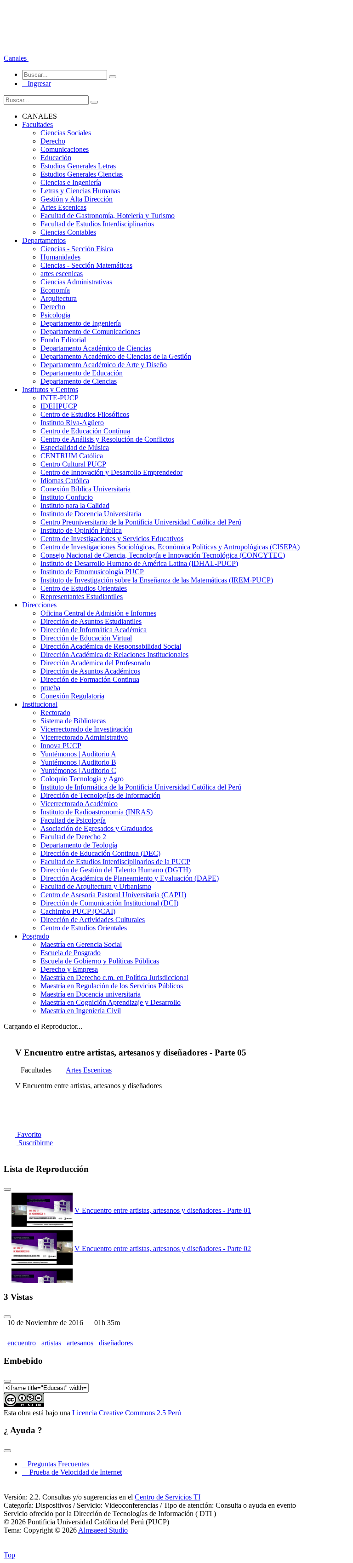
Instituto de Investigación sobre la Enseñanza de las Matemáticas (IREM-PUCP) (156, 580)
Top (9, 1555)
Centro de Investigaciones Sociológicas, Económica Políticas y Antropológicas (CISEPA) (170, 547)
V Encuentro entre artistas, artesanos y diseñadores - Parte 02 (162, 1248)
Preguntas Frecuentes (55, 1464)
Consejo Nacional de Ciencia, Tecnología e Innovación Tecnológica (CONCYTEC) (162, 555)
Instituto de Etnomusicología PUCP (92, 572)
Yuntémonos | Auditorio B (78, 762)
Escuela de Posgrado (70, 953)
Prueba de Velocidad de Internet (73, 1472)
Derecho (52, 141)
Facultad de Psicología (73, 820)
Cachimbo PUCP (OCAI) (77, 911)
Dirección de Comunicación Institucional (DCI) (109, 903)
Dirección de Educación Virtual (86, 638)
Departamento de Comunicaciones (90, 331)
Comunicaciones (64, 149)
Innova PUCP (60, 746)
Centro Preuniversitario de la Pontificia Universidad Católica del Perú (140, 522)
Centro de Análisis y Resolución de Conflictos (107, 439)
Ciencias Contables (68, 232)
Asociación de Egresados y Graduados (96, 828)
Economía (55, 290)
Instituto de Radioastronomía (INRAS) (96, 812)
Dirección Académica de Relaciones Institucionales (114, 654)
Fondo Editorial (63, 340)
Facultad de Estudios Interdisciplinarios (97, 224)
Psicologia (55, 315)
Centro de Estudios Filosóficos (84, 414)
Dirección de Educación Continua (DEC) (100, 853)
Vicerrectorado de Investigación (86, 729)
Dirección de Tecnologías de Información (100, 795)
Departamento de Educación (81, 373)
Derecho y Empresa (69, 969)
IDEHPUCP (58, 406)
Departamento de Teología (78, 845)
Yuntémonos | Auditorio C (78, 770)
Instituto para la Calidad (74, 505)
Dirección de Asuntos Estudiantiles (91, 621)
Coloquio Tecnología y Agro (82, 779)
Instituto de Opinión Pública (81, 530)
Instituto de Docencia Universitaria (90, 514)
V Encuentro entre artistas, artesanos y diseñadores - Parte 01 (162, 1210)
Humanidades (60, 257)
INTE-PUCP (59, 398)
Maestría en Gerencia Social (81, 944)
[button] (16, 58)
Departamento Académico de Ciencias (95, 348)
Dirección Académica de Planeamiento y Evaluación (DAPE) (129, 878)
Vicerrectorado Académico (79, 803)
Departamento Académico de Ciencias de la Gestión (115, 356)
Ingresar (36, 83)
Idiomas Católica (64, 480)
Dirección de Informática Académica (93, 630)
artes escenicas (61, 273)
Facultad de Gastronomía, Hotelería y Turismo (107, 215)
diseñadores (116, 1343)
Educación (55, 157)
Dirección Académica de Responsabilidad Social (110, 646)
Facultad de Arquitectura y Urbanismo (95, 886)
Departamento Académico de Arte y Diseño (103, 365)
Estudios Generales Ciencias (81, 174)
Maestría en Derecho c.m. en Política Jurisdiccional (114, 977)
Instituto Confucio (66, 497)
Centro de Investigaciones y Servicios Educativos (111, 538)
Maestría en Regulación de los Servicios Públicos (111, 986)
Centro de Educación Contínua (85, 431)
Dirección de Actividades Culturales (92, 919)
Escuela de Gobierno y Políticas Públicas (99, 961)
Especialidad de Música (74, 447)
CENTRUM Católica (71, 456)
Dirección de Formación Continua (89, 679)
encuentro (21, 1343)
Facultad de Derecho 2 (73, 837)
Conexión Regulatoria (72, 696)
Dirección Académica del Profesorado (95, 663)
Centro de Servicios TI (167, 1497)
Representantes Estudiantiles (81, 596)
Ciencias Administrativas (76, 282)
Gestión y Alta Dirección (76, 199)
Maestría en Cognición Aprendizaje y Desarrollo (110, 1002)
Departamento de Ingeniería (80, 323)
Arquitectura (58, 298)
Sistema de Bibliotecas (73, 721)
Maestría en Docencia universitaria (90, 994)
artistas (51, 1343)
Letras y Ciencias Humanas (80, 191)
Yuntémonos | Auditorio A (78, 754)
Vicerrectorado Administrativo (84, 737)
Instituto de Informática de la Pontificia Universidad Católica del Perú (140, 787)
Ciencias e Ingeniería (70, 182)
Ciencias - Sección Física (76, 249)
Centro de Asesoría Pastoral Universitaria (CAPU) (113, 895)
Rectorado (55, 712)
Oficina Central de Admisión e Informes (98, 613)
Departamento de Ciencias (78, 381)
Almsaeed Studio (103, 1530)
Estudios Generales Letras (78, 166)
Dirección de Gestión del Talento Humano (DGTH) (115, 870)
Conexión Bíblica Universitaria (85, 489)
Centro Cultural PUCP (73, 464)
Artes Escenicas (63, 207)
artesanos (80, 1343)
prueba (50, 688)
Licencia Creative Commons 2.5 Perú (126, 1413)
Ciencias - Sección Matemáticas (86, 265)
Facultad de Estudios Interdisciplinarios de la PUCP (115, 861)
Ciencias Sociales (65, 133)
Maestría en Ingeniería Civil (80, 1011)
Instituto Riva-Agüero (72, 423)
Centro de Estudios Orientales (83, 588)
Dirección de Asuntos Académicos (90, 671)
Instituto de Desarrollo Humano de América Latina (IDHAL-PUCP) (139, 563)
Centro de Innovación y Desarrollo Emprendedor (111, 472)
